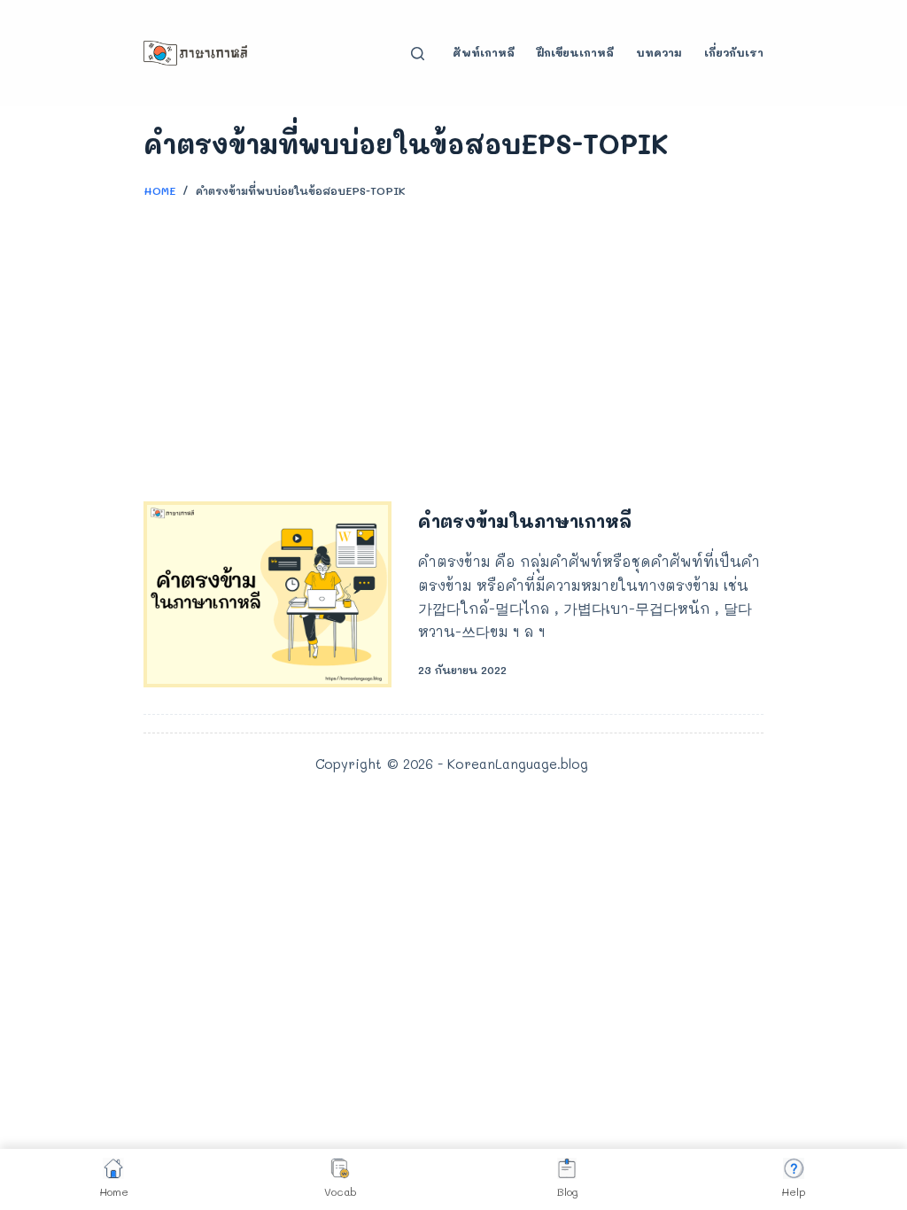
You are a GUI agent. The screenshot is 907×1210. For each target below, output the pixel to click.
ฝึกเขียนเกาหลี (575, 52)
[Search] (417, 53)
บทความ (659, 52)
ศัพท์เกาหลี (484, 52)
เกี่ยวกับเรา (734, 52)
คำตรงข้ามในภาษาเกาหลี (525, 520)
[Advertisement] (453, 342)
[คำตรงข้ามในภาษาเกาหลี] (267, 594)
